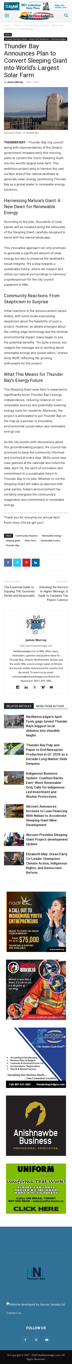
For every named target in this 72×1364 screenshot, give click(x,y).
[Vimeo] (44, 687)
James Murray (15, 81)
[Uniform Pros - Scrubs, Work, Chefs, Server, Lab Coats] (36, 1189)
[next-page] (12, 882)
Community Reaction (27, 535)
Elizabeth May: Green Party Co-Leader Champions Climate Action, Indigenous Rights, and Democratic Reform (46, 863)
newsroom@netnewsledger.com (43, 1313)
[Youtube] (53, 687)
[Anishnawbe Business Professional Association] (36, 1126)
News (18, 25)
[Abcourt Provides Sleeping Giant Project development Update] (14, 839)
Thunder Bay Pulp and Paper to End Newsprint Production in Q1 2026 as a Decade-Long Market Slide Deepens (47, 754)
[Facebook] (8, 563)
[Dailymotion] (19, 687)
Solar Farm (30, 540)
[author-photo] (36, 634)
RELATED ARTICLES (18, 706)
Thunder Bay (12, 545)
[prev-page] (6, 882)
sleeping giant (13, 540)
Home (7, 25)
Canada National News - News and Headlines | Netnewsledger (33, 27)
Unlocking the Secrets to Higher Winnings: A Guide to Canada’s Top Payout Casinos (53, 593)
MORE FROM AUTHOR (50, 706)
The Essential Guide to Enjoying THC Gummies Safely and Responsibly (19, 591)
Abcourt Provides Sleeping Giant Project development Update (47, 839)
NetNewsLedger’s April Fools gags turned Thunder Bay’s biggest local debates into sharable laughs (47, 726)
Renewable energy (51, 535)
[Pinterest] (26, 563)
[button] (6, 15)
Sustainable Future (50, 540)
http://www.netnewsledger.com (36, 645)
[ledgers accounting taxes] (36, 1058)
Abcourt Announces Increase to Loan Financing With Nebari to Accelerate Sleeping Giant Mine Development (46, 815)
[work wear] (36, 990)
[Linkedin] (36, 563)
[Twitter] (17, 563)
